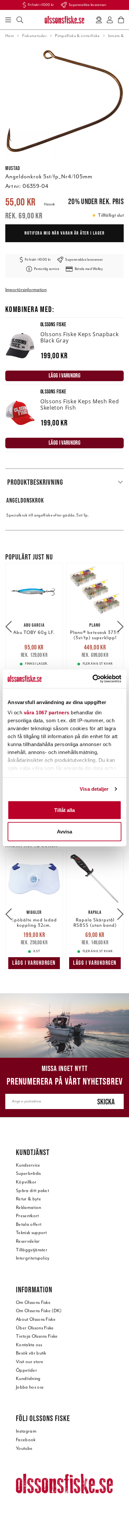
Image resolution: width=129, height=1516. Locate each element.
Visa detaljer (94, 789)
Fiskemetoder (34, 35)
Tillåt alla (64, 810)
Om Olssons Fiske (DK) (39, 1311)
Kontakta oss (29, 1345)
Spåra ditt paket (32, 1190)
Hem (9, 35)
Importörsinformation (26, 289)
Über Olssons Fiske (35, 1328)
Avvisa (64, 831)
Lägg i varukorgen (34, 962)
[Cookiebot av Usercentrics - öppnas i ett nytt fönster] (92, 679)
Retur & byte (28, 1199)
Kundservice (28, 1165)
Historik (49, 204)
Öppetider (26, 1370)
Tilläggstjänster (31, 1250)
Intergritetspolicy (33, 1258)
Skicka (106, 1101)
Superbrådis (28, 1173)
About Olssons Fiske (36, 1319)
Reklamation (28, 1207)
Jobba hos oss (29, 1387)
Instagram (26, 1431)
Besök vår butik (31, 1353)
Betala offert (28, 1224)
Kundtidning (28, 1378)
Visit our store (30, 1361)
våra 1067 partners (46, 712)
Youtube (24, 1448)
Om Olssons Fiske (33, 1302)
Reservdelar (28, 1241)
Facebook (26, 1440)
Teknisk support (31, 1232)
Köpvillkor (26, 1182)
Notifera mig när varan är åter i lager (64, 233)
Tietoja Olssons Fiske (37, 1336)
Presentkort (27, 1216)
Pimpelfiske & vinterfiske (77, 35)
